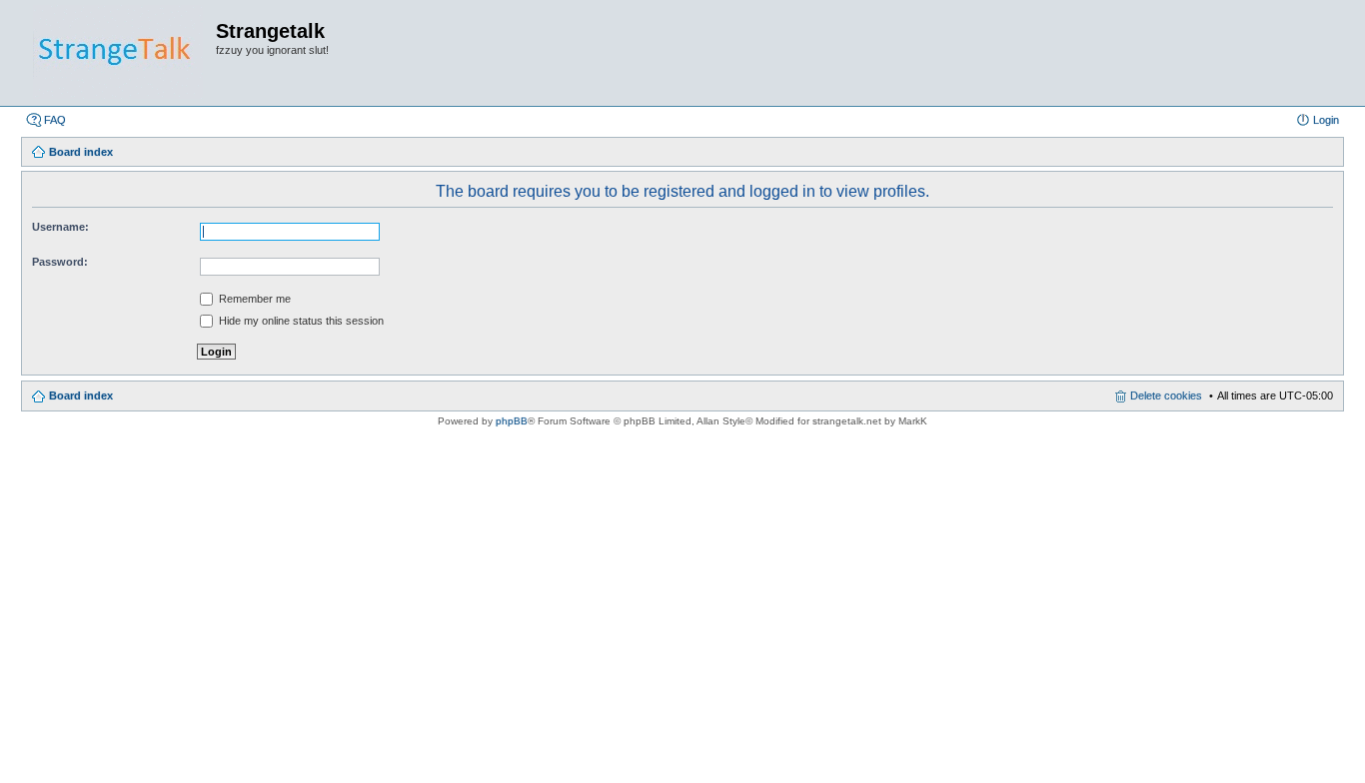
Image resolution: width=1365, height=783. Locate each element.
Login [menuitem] (1326, 120)
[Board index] (118, 53)
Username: (60, 227)
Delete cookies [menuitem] (1166, 395)
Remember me (253, 299)
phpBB (512, 420)
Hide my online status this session (300, 321)
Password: (60, 262)
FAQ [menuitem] (55, 120)
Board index (81, 395)
